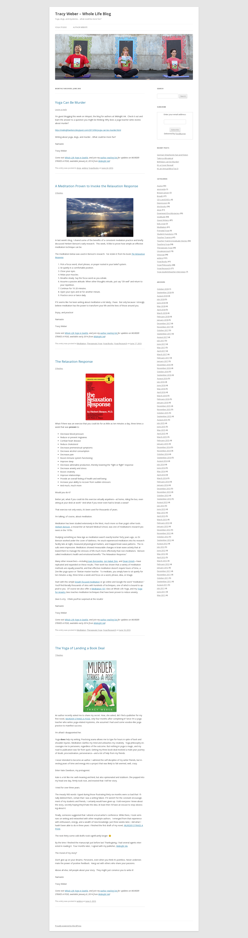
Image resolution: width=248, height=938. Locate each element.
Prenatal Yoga (163, 230)
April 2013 (161, 516)
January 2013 (162, 526)
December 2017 (163, 323)
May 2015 (161, 430)
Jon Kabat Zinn (111, 561)
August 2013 (162, 502)
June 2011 (161, 591)
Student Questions (165, 234)
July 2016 (160, 382)
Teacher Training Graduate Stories (172, 241)
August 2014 (162, 461)
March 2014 (162, 478)
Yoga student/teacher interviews (171, 272)
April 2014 (161, 475)
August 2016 (162, 378)
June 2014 (161, 468)
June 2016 (161, 385)
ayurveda (161, 189)
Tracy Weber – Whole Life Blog (83, 13)
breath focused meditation (87, 581)
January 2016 (162, 402)
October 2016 (162, 371)
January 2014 (162, 485)
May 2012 (161, 554)
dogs (79, 168)
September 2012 (164, 540)
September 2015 (164, 416)
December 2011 (163, 571)
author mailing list (109, 157)
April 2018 (161, 309)
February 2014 (163, 481)
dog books (161, 206)
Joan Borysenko (95, 561)
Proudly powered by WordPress (68, 926)
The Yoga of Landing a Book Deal (80, 648)
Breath (160, 196)
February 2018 (163, 316)
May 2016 (161, 389)
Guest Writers (163, 220)
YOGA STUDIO (61, 27)
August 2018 (162, 296)
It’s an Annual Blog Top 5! (167, 168)
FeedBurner (181, 133)
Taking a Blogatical (165, 158)
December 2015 (163, 406)
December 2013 (163, 488)
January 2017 (162, 361)
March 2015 (162, 437)
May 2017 (161, 347)
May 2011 (161, 595)
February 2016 (163, 399)
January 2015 (162, 444)
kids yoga (161, 223)
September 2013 (164, 499)
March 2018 (162, 313)
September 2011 (164, 581)
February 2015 (163, 440)
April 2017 (161, 351)
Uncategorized (163, 251)
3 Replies (59, 193)
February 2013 (163, 523)
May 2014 (161, 471)
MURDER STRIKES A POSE (77, 718)
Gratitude (161, 216)
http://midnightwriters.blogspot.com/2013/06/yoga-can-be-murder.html (88, 130)
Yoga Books (94, 168)
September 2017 (164, 333)
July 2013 (160, 505)
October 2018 (162, 289)
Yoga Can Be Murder (70, 102)
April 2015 (161, 433)
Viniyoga (160, 254)
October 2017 (162, 330)
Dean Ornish (128, 561)
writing (85, 168)
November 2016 (164, 368)
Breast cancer (163, 192)
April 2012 (161, 557)
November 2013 (164, 492)
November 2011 (164, 574)
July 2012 (160, 547)
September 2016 (164, 375)
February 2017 (163, 358)
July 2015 (160, 423)
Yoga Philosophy (164, 265)
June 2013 (161, 509)
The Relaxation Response (74, 361)
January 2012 (162, 567)
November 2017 (164, 327)
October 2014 (162, 454)
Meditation (81, 343)
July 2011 (160, 588)
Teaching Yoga (163, 244)
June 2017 (161, 344)
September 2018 (164, 292)
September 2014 (164, 457)
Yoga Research (120, 343)
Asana (160, 186)
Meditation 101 (98, 588)
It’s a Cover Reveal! (165, 165)
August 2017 (162, 337)
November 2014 (164, 450)
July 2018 (160, 299)
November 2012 (164, 533)
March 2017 (162, 354)
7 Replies (59, 655)
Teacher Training (164, 237)
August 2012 (162, 543)
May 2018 (161, 306)
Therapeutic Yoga (94, 343)
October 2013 (162, 495)
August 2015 (162, 419)
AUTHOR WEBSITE (80, 27)
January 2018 (162, 320)
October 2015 (162, 413)
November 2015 (164, 409)
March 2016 (162, 395)
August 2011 (162, 585)
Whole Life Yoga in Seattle (76, 157)
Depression (162, 203)
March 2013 (162, 519)
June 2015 (161, 426)
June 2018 (161, 302)
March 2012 (162, 561)
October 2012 (162, 536)
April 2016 (161, 392)
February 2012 (163, 564)
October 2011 (162, 578)
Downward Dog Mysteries (168, 213)
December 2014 (163, 447)
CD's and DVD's (163, 199)
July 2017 (160, 340)
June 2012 (161, 550)
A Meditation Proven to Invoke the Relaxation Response (96, 186)
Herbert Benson (62, 526)
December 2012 (163, 530)
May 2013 (161, 512)
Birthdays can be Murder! (168, 161)
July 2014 (160, 464)
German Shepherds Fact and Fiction (172, 155)
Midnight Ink (104, 161)
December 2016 (163, 364)
